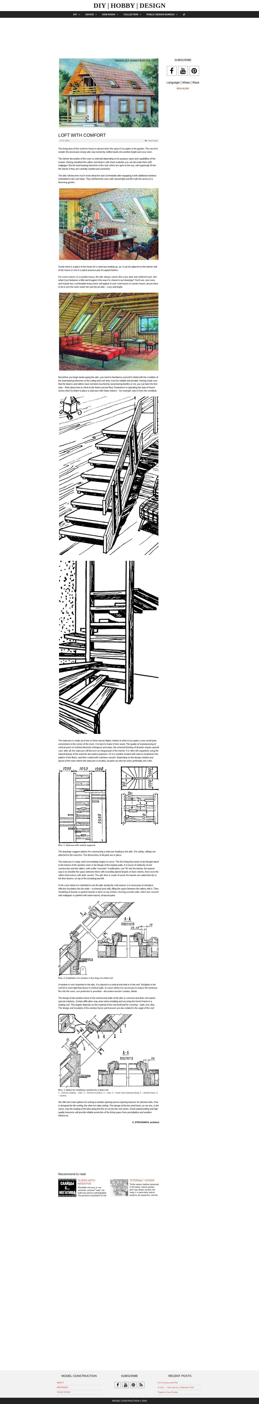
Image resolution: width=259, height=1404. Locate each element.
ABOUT (60, 1382)
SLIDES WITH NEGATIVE (86, 1182)
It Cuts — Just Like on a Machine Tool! (176, 1387)
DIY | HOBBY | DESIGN (130, 5)
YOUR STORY (64, 1392)
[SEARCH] (184, 14)
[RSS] (141, 1385)
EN (178, 88)
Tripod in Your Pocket (168, 1392)
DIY (75, 14)
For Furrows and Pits (168, 1382)
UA (182, 88)
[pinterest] (133, 1385)
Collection (131, 14)
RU (187, 88)
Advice (89, 14)
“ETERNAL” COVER (142, 1180)
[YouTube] (183, 71)
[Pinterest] (194, 71)
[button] (80, 14)
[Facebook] (172, 71)
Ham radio (108, 14)
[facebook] (118, 1385)
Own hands (153, 141)
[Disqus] (108, 1246)
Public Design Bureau (160, 14)
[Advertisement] (129, 36)
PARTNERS (62, 1387)
